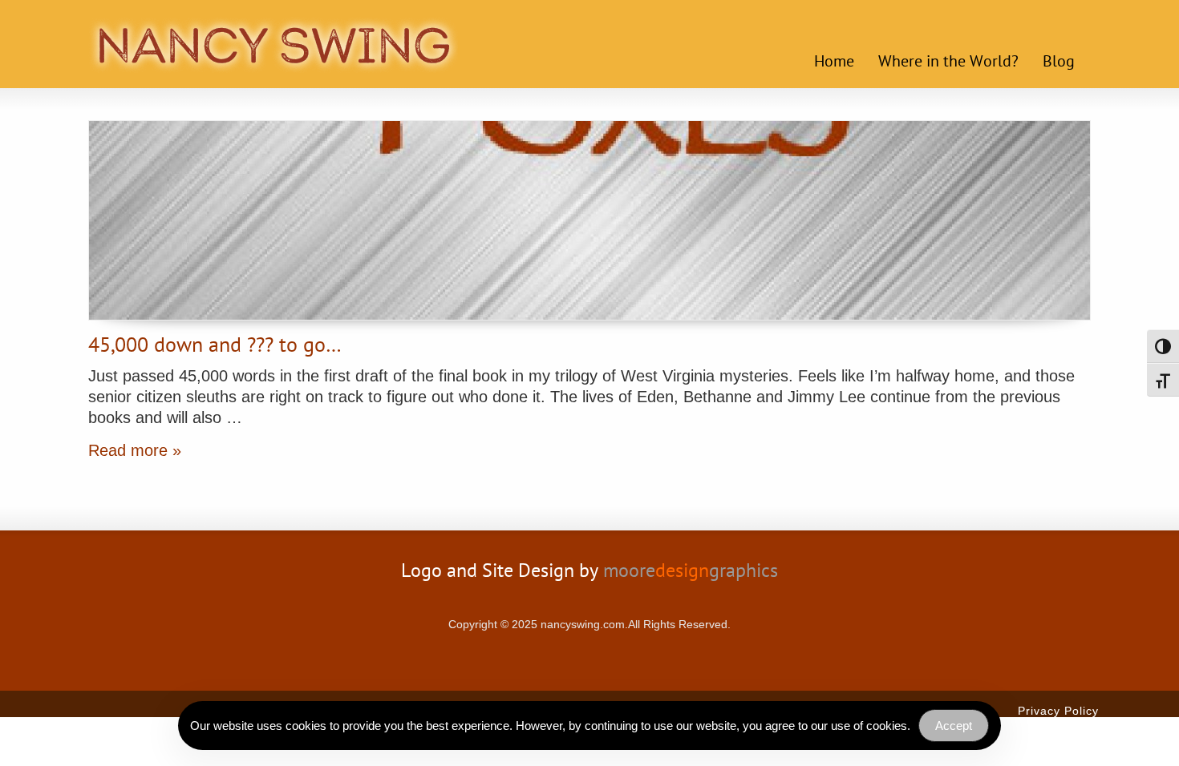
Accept (953, 725)
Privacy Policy (1058, 710)
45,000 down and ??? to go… (215, 347)
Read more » (134, 450)
